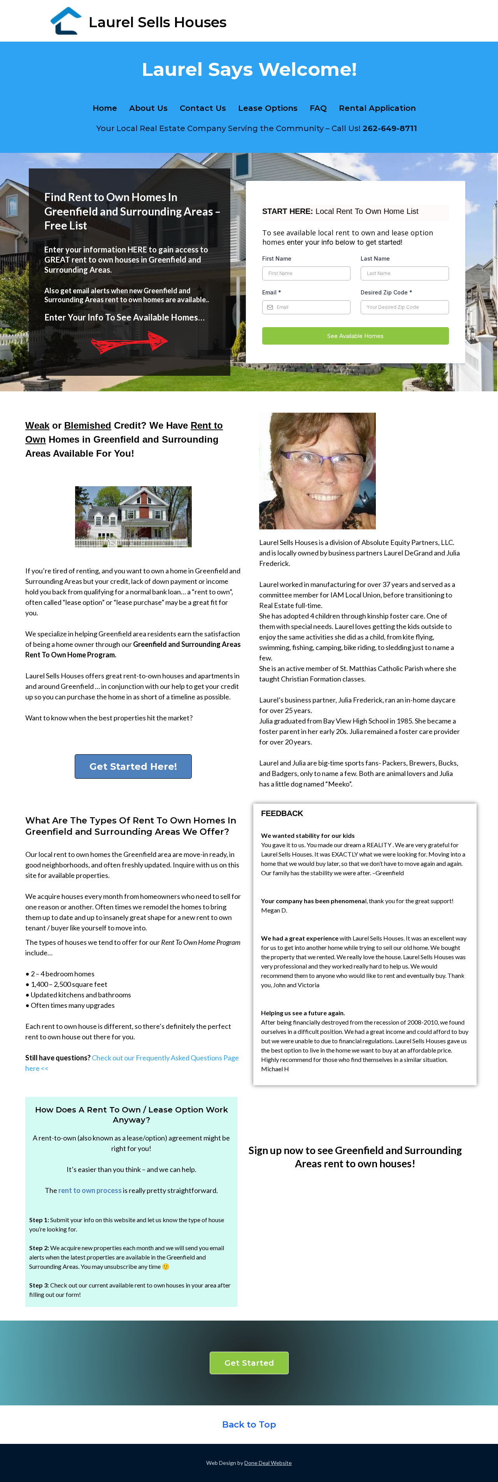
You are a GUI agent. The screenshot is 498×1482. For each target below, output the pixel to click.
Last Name (375, 258)
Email (271, 292)
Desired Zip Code (386, 292)
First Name (276, 258)
